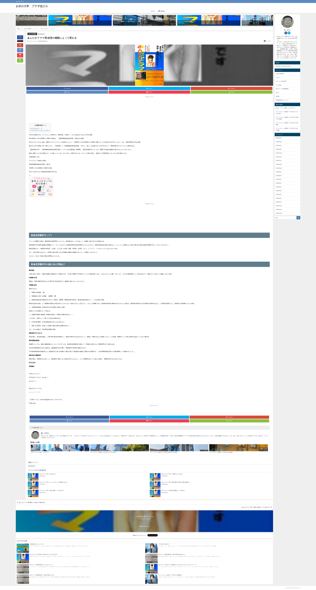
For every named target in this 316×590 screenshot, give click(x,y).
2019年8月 (278, 175)
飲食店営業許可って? (36, 128)
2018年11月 (279, 209)
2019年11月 (279, 164)
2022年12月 (279, 141)
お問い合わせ (161, 11)
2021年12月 (279, 153)
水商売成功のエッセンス (282, 100)
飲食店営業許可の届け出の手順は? (40, 130)
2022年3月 (278, 149)
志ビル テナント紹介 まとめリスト (285, 108)
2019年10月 (279, 168)
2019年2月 (278, 198)
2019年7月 (278, 179)
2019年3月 (278, 194)
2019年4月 (278, 190)
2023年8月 (278, 138)
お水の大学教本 (32, 33)
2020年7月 (278, 160)
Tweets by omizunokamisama (283, 66)
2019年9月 (278, 171)
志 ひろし (268, 40)
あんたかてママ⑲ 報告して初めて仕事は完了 (32, 502)
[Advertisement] (89, 110)
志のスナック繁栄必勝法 (282, 88)
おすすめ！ (42, 34)
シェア (20, 38)
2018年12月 (279, 205)
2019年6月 (278, 183)
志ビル (277, 92)
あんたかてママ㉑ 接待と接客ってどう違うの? (256, 507)
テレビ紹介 (279, 85)
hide (44, 125)
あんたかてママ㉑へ (35, 392)
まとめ (277, 77)
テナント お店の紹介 (281, 81)
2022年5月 (278, 145)
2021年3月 (278, 156)
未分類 (277, 96)
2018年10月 (279, 213)
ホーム (153, 11)
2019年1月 (278, 202)
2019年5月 (278, 187)
